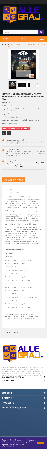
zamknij (40, 443)
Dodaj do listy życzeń (4, 133)
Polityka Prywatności (22, 446)
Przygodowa (13, 123)
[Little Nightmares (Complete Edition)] (12, 85)
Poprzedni (9, 85)
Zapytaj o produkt (9, 133)
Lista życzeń (11, 332)
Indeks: (4, 103)
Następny (37, 85)
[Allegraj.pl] (23, 15)
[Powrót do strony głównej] (2, 44)
